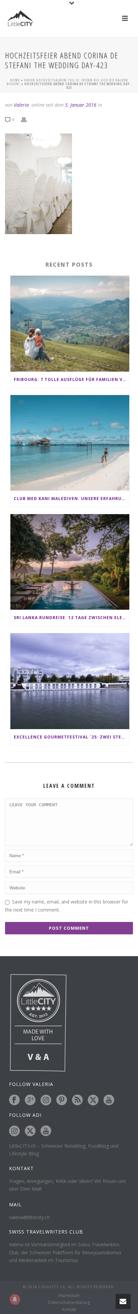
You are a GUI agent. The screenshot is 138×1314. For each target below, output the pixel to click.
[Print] (27, 119)
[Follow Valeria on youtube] (109, 1100)
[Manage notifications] (14, 1299)
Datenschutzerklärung (69, 1302)
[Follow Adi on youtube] (46, 1131)
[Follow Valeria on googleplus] (30, 1100)
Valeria (21, 105)
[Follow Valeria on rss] (77, 1100)
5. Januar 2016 (80, 105)
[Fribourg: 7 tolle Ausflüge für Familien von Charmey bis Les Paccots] (69, 323)
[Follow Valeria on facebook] (14, 1100)
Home (15, 80)
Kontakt (69, 1309)
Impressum (69, 1295)
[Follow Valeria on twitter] (93, 1100)
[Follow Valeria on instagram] (46, 1100)
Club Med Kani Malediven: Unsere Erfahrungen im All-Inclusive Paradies (71, 498)
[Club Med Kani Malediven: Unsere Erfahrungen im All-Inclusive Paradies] (69, 443)
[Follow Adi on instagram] (14, 1131)
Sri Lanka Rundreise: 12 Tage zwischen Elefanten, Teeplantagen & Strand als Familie (71, 617)
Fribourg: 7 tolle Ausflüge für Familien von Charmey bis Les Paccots (71, 379)
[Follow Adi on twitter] (30, 1131)
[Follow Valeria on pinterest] (61, 1100)
